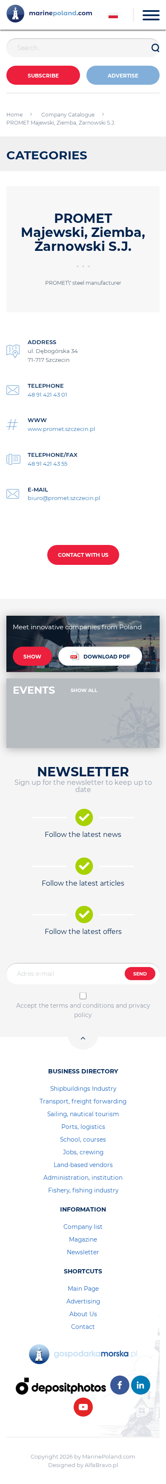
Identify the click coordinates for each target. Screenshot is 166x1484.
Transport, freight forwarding (83, 1101)
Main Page (83, 1288)
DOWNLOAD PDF (106, 656)
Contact (83, 1326)
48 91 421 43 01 (47, 394)
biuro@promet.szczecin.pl (64, 498)
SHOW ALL (84, 690)
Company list (83, 1226)
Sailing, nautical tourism (83, 1114)
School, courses (83, 1139)
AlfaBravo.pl (101, 1465)
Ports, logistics (83, 1126)
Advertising (83, 1301)
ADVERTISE (123, 75)
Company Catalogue (67, 114)
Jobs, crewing (83, 1152)
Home (14, 114)
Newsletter (83, 1252)
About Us (83, 1314)
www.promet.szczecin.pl (61, 428)
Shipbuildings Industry (83, 1088)
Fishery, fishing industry (83, 1190)
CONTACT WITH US (83, 555)
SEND (140, 974)
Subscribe (43, 75)
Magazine (83, 1239)
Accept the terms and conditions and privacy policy (83, 1010)
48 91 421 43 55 (47, 463)
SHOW (32, 656)
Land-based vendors (83, 1165)
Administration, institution (83, 1177)
